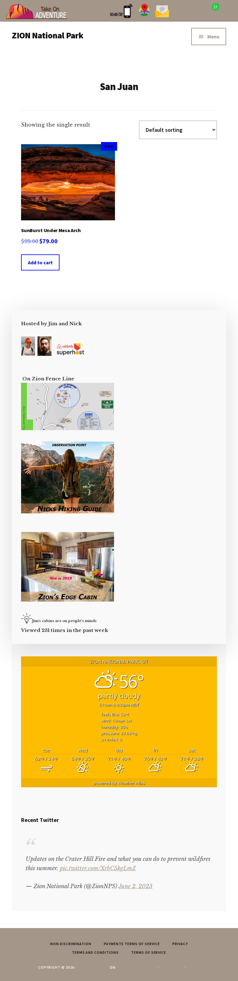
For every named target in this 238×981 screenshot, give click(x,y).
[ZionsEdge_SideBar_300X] (67, 600)
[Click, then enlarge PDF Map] (67, 428)
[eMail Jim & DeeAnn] (162, 16)
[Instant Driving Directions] (144, 16)
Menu (213, 36)
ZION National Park (47, 35)
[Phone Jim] (121, 16)
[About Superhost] (70, 354)
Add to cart (40, 262)
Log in (193, 967)
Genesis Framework (137, 967)
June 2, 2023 (135, 886)
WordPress (172, 967)
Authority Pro (93, 967)
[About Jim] (28, 354)
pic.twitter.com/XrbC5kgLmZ (98, 868)
